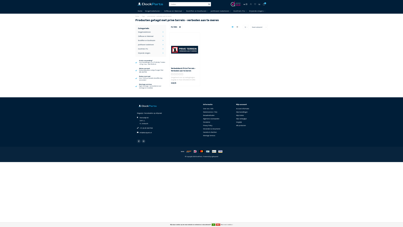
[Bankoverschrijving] (182, 151)
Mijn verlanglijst (241, 119)
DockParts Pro (239, 11)
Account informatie (242, 109)
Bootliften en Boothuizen (196, 11)
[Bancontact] (207, 151)
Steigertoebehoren (152, 11)
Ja (213, 224)
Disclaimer (206, 122)
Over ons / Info (208, 109)
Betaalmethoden (209, 115)
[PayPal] (214, 151)
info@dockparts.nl (146, 133)
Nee (218, 224)
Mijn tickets (240, 115)
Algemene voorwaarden (211, 119)
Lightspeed (214, 156)
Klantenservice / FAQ (210, 112)
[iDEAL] (195, 151)
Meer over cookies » (227, 224)
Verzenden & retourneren (211, 129)
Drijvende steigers (256, 11)
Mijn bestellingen (242, 112)
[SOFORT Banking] (189, 151)
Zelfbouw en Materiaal (173, 11)
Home (140, 11)
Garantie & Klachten (210, 132)
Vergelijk (239, 122)
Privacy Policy (207, 125)
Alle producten (241, 125)
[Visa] (220, 151)
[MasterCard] (201, 151)
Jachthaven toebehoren (220, 11)
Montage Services (209, 136)
